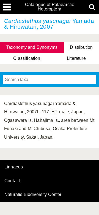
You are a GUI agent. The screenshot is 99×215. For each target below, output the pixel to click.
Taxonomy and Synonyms (31, 47)
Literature (76, 58)
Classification (26, 58)
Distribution (81, 47)
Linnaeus (13, 167)
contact (12, 180)
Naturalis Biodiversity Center (33, 194)
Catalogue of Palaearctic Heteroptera (49, 6)
